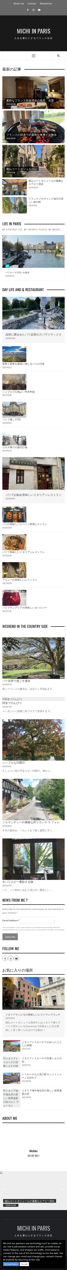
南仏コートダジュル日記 (21, 169)
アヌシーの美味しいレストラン (19, 579)
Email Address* (10, 920)
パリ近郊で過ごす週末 (16, 681)
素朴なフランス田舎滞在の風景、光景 (30, 100)
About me (19, 3)
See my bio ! (33, 1156)
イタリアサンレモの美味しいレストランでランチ (32, 1014)
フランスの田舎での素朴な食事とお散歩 (31, 134)
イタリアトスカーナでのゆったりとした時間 (42, 1043)
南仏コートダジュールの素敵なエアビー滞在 (46, 182)
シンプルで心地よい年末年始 (18, 391)
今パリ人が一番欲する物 (17, 882)
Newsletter (46, 3)
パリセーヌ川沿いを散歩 (17, 272)
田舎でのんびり (12, 703)
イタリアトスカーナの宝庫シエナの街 (42, 1059)
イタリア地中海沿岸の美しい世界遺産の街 (42, 1091)
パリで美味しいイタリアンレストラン (23, 552)
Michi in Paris (33, 31)
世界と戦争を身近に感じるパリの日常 (23, 364)
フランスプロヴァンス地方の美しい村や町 (46, 200)
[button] (11, 1264)
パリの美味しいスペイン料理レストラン (24, 524)
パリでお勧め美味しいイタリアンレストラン (33, 495)
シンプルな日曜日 (13, 762)
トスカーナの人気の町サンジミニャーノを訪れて (42, 1075)
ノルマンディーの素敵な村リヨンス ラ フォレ (31, 822)
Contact (32, 3)
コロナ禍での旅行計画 (14, 447)
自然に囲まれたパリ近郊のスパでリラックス (33, 334)
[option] (33, 258)
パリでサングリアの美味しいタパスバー (24, 607)
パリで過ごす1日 (11, 419)
